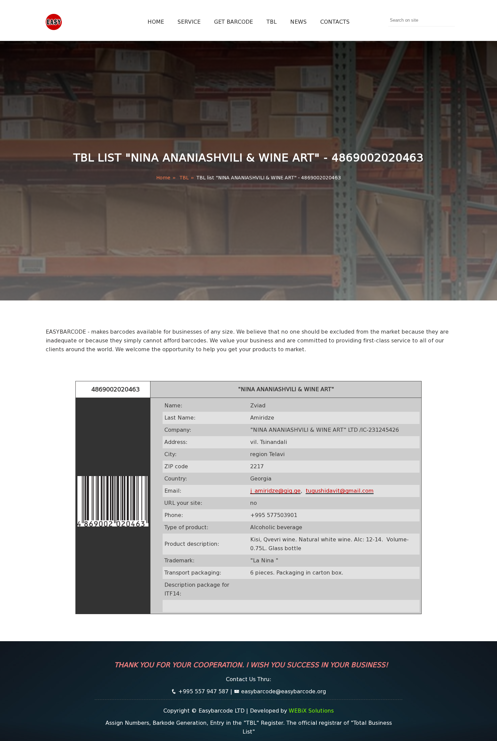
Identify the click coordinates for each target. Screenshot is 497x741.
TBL (271, 22)
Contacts (335, 22)
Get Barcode (233, 22)
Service (189, 22)
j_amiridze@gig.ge (275, 491)
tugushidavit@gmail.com (340, 491)
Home (155, 22)
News (298, 22)
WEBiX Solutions (311, 711)
